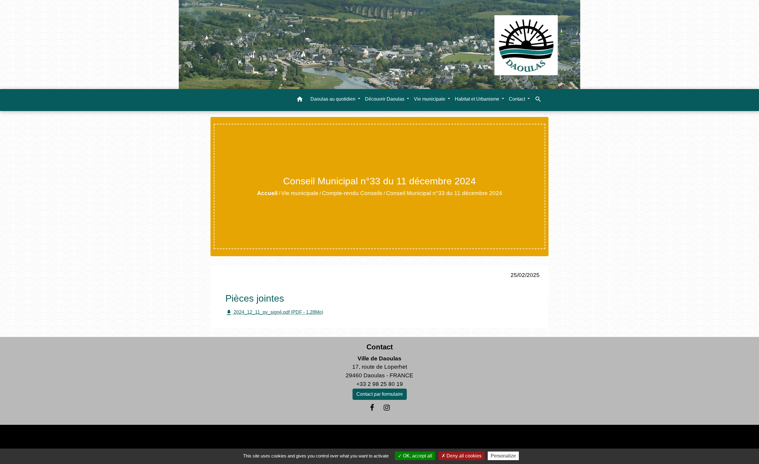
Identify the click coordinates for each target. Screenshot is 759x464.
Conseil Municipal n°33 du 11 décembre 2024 (444, 193)
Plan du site (429, 436)
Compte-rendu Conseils (352, 193)
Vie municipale (299, 193)
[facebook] (372, 407)
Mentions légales (275, 436)
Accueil (267, 193)
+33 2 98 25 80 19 (379, 384)
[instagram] (387, 407)
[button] (299, 100)
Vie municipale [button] (430, 99)
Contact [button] (517, 99)
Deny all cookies (463, 455)
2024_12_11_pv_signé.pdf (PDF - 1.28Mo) (274, 312)
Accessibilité (392, 436)
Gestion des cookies (476, 436)
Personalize (503, 455)
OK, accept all (417, 455)
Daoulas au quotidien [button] (333, 99)
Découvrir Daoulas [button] (385, 99)
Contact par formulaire (379, 394)
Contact (379, 347)
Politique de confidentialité (337, 436)
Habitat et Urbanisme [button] (477, 99)
